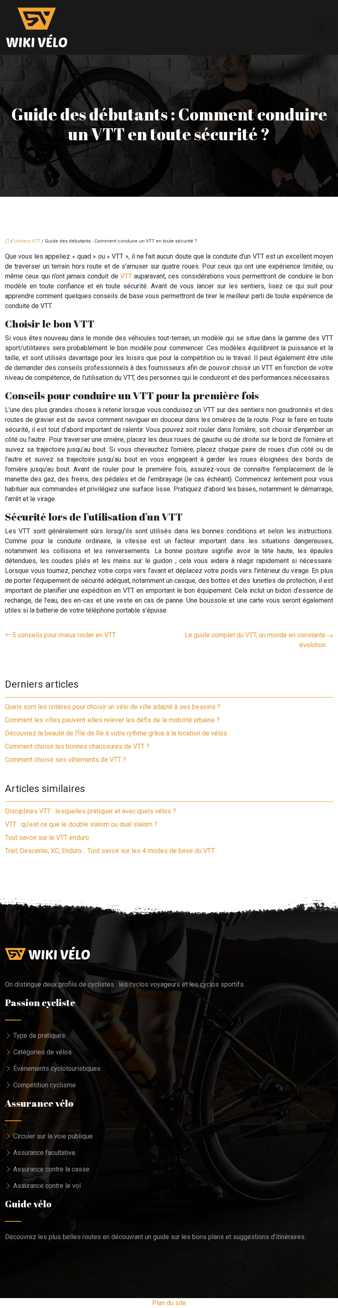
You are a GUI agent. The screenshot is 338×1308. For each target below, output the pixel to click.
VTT (126, 276)
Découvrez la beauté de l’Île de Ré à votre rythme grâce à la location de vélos (116, 733)
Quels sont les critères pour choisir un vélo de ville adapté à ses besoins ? (113, 707)
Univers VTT (27, 241)
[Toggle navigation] (322, 27)
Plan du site (169, 1303)
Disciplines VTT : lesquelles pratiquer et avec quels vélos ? (90, 811)
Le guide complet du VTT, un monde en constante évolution (255, 640)
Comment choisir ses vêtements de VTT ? (65, 760)
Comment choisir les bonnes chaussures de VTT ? (77, 746)
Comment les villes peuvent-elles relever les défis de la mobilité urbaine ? (112, 720)
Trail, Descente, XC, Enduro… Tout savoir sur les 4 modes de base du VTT (110, 851)
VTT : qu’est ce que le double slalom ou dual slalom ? (81, 824)
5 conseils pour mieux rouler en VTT (64, 635)
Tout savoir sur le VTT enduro (47, 837)
